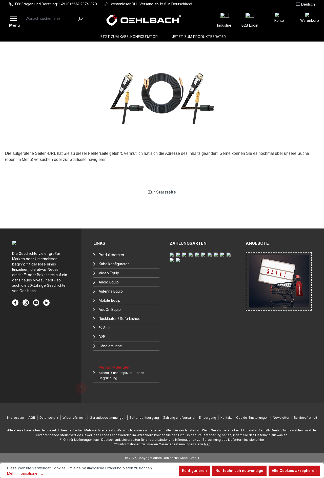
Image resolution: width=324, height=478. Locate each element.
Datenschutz (48, 417)
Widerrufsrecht (74, 417)
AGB (31, 417)
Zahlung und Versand (179, 417)
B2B (102, 337)
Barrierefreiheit (305, 417)
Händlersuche (110, 346)
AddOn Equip (110, 309)
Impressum (15, 417)
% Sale (105, 328)
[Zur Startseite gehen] (143, 20)
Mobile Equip (109, 300)
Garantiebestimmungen (107, 417)
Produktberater (111, 255)
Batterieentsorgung (144, 417)
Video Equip (109, 273)
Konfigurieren (194, 470)
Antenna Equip (111, 291)
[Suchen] (80, 18)
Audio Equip (109, 282)
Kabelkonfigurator (114, 264)
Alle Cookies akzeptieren (294, 470)
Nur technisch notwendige (239, 470)
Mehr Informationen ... (25, 473)
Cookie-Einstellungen (252, 417)
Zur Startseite (162, 192)
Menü (14, 25)
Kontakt (226, 417)
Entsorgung (207, 417)
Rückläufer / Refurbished (119, 318)
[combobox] (52, 18)
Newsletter (281, 417)
